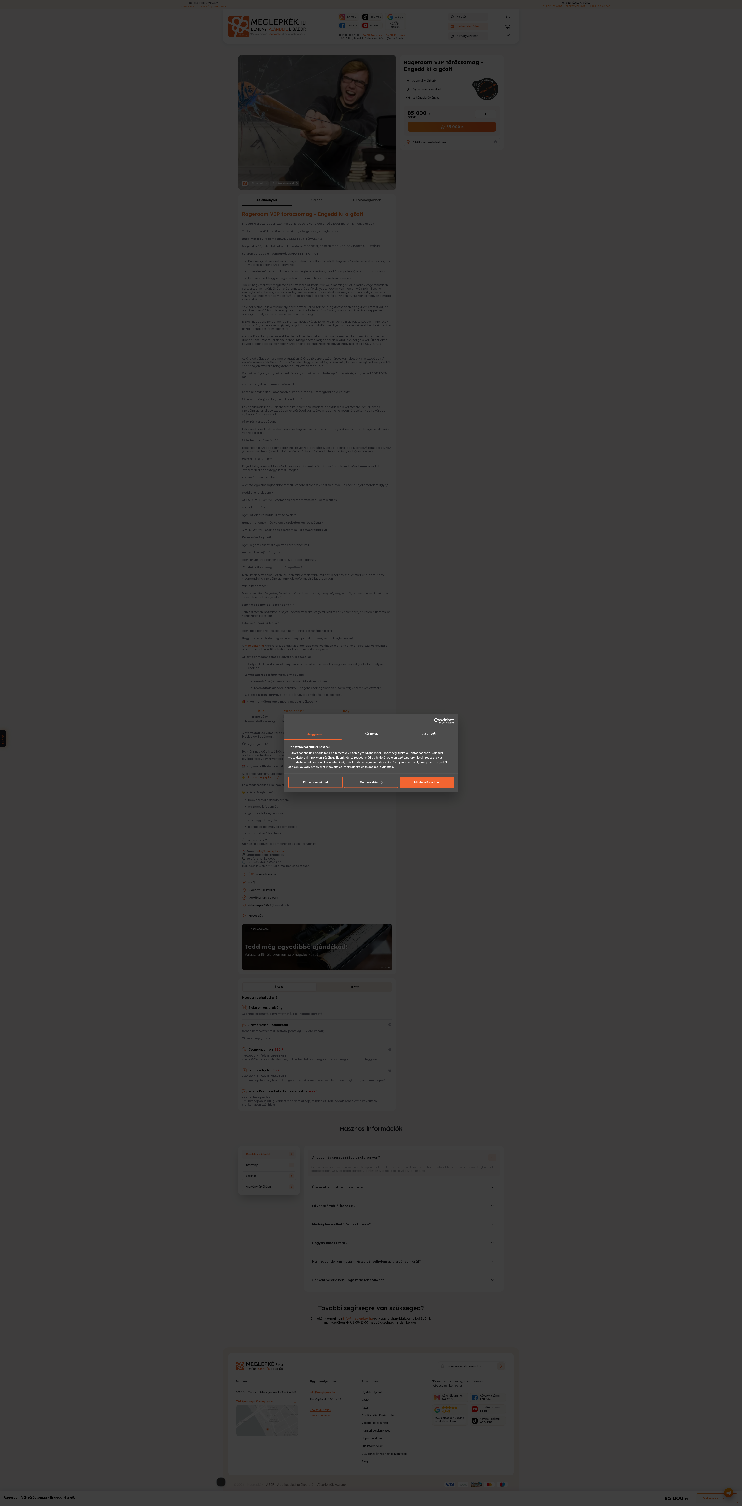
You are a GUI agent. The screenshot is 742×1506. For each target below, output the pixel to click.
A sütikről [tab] (429, 733)
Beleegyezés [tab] (313, 734)
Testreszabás (369, 782)
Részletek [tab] (371, 733)
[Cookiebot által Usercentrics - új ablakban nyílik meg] (437, 721)
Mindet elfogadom (426, 782)
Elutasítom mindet (315, 782)
